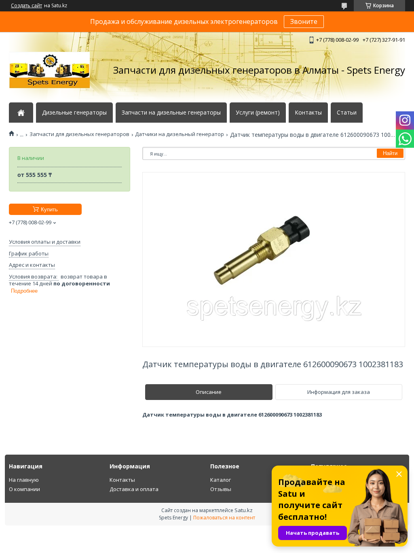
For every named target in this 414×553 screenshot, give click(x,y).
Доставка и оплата (134, 489)
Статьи (347, 112)
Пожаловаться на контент (224, 517)
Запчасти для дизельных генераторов (79, 134)
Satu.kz (243, 510)
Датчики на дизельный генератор (179, 134)
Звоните (303, 21)
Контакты (308, 112)
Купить (49, 209)
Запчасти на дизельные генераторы (171, 112)
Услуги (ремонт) (258, 112)
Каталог (220, 479)
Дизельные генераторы (74, 112)
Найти (390, 153)
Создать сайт (26, 6)
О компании (24, 489)
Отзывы (220, 489)
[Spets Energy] (49, 70)
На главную (24, 479)
